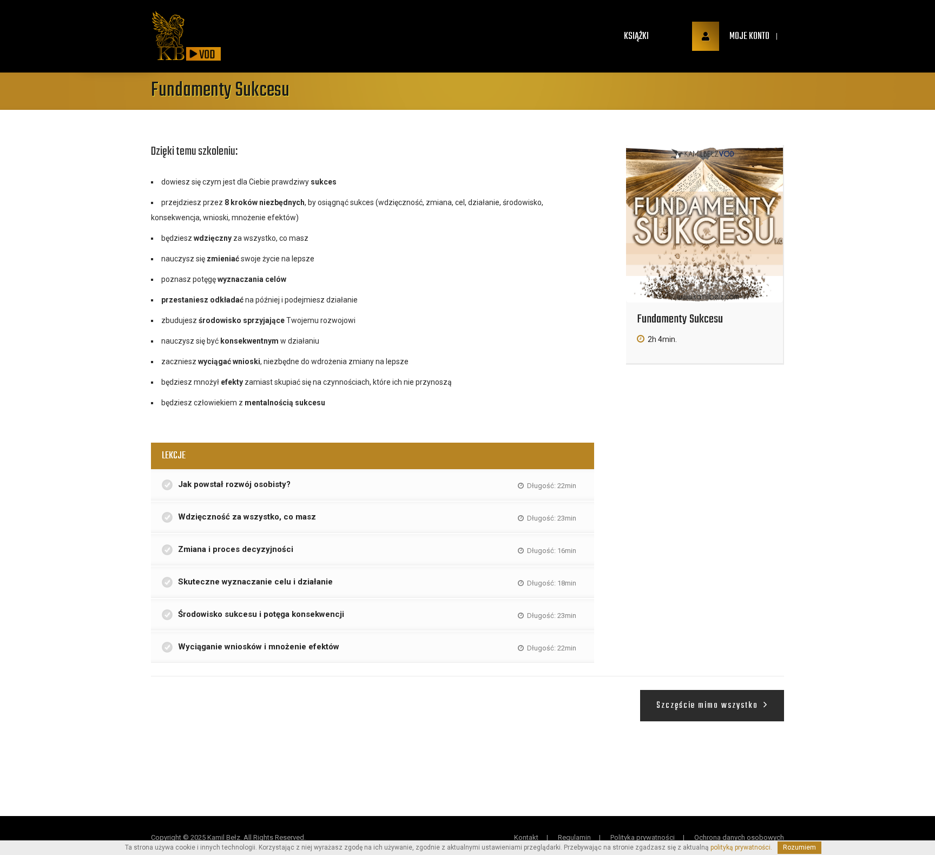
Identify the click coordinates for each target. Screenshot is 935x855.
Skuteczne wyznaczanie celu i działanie (255, 582)
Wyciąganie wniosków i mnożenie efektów (258, 647)
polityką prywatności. (741, 847)
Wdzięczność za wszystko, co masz (247, 517)
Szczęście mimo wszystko (708, 706)
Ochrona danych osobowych (739, 837)
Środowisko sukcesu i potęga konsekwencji (261, 614)
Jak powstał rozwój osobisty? (234, 484)
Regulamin (574, 837)
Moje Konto (748, 36)
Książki (636, 36)
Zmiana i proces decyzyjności (235, 549)
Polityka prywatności (642, 837)
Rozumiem (799, 847)
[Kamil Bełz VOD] (168, 36)
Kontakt (526, 837)
